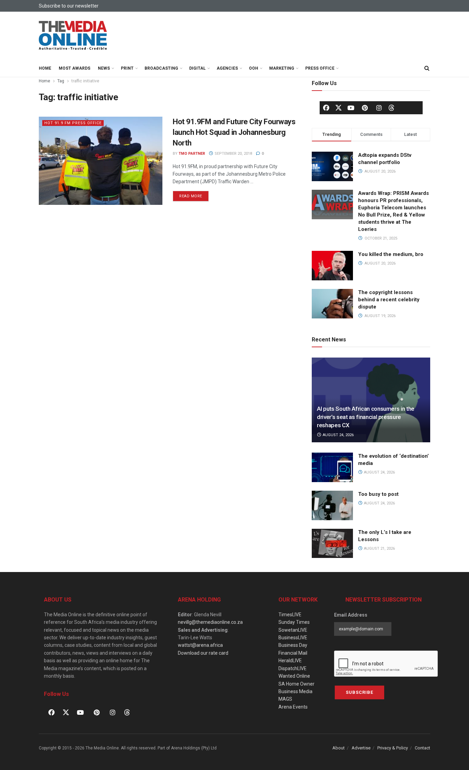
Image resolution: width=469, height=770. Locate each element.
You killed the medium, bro (390, 254)
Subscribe (359, 692)
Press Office (319, 68)
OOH (253, 68)
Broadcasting (161, 68)
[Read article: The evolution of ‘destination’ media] (332, 467)
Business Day (292, 645)
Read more (194, 194)
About (338, 747)
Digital (197, 68)
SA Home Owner (296, 684)
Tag (60, 81)
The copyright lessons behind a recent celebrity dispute (389, 299)
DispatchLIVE (292, 668)
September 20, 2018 (233, 153)
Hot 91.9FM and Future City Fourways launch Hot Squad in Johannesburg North (234, 132)
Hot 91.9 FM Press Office (73, 123)
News (104, 68)
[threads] (391, 107)
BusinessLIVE (292, 637)
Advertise (361, 747)
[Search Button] (426, 68)
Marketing (281, 68)
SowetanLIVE (292, 630)
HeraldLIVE (290, 660)
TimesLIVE (289, 614)
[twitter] (338, 107)
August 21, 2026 (379, 548)
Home (45, 68)
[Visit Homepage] (73, 35)
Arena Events (293, 707)
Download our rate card (203, 653)
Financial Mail (292, 653)
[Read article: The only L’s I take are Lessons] (332, 543)
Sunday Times (294, 622)
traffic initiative (85, 81)
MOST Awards (74, 68)
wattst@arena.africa (200, 645)
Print (127, 68)
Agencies (227, 68)
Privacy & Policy (392, 747)
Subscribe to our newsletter (69, 6)
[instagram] (379, 108)
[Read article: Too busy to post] (332, 505)
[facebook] (326, 108)
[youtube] (351, 108)
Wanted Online (294, 676)
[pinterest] (365, 108)
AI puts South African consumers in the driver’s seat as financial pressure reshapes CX (365, 417)
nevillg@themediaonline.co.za (210, 622)
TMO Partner (192, 153)
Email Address (350, 615)
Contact (422, 747)
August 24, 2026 (338, 435)
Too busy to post (378, 494)
